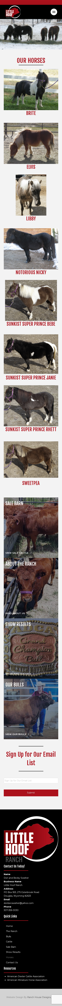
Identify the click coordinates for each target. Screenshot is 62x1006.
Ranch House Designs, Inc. (41, 997)
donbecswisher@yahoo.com (19, 903)
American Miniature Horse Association (27, 980)
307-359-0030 (11, 910)
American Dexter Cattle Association (26, 976)
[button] (54, 12)
